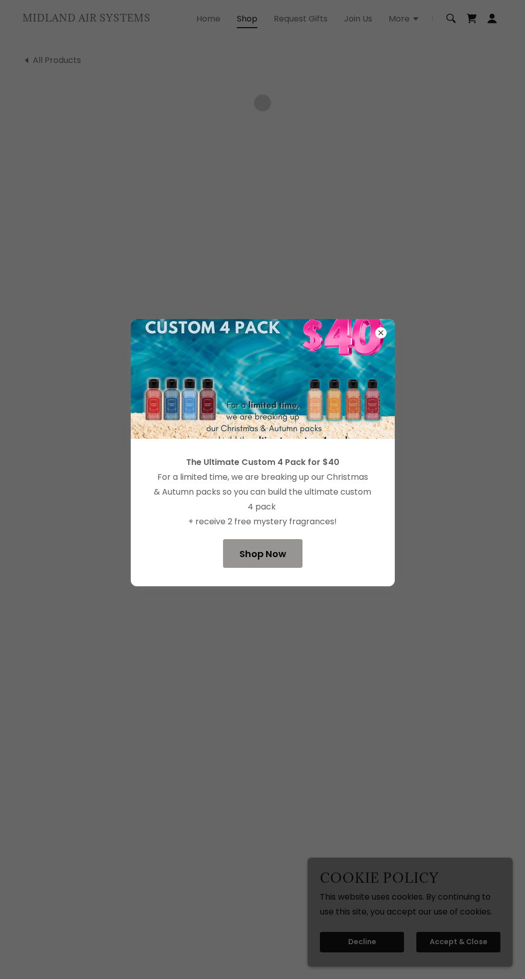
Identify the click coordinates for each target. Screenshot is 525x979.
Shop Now (262, 553)
